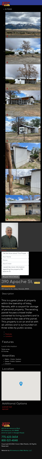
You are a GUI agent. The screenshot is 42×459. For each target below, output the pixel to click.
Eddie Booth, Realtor (9, 248)
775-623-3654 (9, 437)
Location (8, 336)
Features (8, 334)
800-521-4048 (9, 440)
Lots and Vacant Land (8, 286)
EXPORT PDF (6, 407)
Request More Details (11, 277)
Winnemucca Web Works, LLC (21, 450)
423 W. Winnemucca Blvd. (10, 428)
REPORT (4, 409)
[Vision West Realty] (6, 3)
